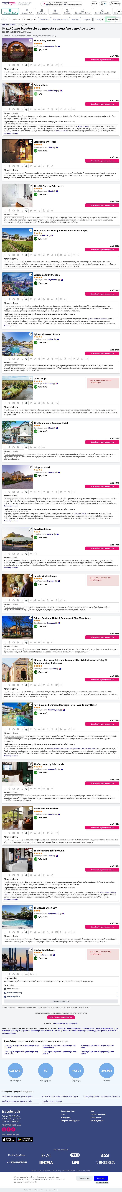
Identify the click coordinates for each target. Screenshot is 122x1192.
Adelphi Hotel (41, 84)
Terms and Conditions (52, 1190)
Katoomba (51, 623)
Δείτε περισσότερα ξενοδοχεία (61, 1017)
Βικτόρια (75, 19)
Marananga (49, 46)
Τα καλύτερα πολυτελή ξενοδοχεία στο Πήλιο (60, 1096)
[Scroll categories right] (119, 11)
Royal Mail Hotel (42, 529)
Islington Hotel (42, 467)
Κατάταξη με (28, 19)
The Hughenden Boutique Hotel (51, 423)
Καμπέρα (50, 581)
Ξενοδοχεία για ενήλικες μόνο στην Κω (17, 1096)
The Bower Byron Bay (45, 907)
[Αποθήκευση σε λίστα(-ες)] (30, 40)
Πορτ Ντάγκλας (53, 710)
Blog (92, 1111)
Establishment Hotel (45, 141)
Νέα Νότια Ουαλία (60, 19)
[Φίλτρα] (3, 19)
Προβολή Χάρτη (113, 19)
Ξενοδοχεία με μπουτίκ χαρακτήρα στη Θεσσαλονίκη (59, 1046)
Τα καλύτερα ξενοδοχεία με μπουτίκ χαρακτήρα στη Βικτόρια (89, 1030)
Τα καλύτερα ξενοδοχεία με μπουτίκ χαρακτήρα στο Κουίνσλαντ (85, 1028)
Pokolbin (50, 339)
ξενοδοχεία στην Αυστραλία (66, 1023)
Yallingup (49, 384)
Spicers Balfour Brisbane (47, 274)
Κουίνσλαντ (44, 19)
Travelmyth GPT (97, 1121)
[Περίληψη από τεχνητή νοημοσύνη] (27, 123)
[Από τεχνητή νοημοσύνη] (22, 72)
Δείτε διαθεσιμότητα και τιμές (102, 60)
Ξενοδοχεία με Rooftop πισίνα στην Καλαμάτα (101, 1096)
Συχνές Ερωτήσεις (98, 1114)
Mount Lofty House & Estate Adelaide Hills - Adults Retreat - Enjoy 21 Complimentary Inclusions (70, 661)
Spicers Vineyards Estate (47, 334)
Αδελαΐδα (52, 669)
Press (63, 1114)
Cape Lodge (40, 378)
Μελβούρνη (52, 91)
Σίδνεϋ (50, 147)
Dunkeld (50, 534)
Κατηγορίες (66, 1117)
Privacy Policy (39, 1190)
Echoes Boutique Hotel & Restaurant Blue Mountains (62, 618)
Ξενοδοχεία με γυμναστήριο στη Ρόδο (16, 1101)
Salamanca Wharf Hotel (46, 808)
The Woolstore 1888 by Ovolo (49, 850)
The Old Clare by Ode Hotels (49, 186)
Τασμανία (87, 19)
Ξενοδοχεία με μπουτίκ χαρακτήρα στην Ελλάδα (22, 1046)
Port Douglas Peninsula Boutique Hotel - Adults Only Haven (65, 704)
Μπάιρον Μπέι (53, 913)
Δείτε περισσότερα (60, 1001)
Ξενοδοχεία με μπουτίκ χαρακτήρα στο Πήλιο (97, 1053)
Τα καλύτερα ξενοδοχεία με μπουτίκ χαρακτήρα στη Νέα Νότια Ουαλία (60, 1029)
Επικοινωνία (96, 1117)
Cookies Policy (28, 1190)
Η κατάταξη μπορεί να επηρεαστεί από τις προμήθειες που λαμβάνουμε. (28, 36)
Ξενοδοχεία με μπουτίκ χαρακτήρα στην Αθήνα (60, 1053)
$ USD (94, 4)
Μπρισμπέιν (52, 280)
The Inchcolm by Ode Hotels (49, 764)
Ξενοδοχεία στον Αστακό (52, 1101)
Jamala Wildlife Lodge (45, 576)
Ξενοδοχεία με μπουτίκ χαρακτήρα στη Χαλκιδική (21, 1053)
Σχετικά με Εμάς (68, 1111)
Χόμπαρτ (51, 472)
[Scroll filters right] (102, 19)
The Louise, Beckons (44, 40)
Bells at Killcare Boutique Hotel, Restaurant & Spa (60, 230)
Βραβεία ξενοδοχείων (70, 1121)
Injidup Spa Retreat (44, 949)
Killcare (45, 235)
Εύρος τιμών (12, 19)
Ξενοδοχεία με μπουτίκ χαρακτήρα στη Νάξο (97, 1046)
